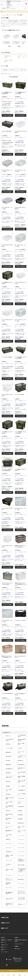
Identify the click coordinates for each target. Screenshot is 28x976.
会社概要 (16, 946)
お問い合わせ (17, 948)
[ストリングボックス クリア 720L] (7, 624)
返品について (3, 949)
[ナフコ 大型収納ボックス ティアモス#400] (20, 437)
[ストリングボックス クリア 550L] (20, 175)
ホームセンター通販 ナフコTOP (7, 14)
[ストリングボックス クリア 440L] (7, 175)
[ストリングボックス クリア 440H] (20, 250)
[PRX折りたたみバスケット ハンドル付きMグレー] (20, 550)
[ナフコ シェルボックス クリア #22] (7, 324)
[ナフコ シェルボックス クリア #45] (7, 399)
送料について (4, 928)
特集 (15, 14)
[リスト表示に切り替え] (25, 70)
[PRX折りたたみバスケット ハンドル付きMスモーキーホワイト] (20, 588)
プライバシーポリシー (19, 944)
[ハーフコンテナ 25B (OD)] (7, 362)
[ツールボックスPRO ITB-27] (7, 697)
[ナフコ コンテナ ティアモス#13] (7, 513)
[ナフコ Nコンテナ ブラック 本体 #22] (20, 212)
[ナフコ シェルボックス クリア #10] (20, 287)
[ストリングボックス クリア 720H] (20, 513)
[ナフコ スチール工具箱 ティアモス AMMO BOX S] (7, 475)
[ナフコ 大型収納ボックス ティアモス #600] (20, 98)
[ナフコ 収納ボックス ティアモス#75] (20, 475)
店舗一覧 (3, 937)
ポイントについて (4, 951)
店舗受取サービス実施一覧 (6, 940)
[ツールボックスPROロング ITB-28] (20, 697)
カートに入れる (8, 115)
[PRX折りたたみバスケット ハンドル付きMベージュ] (7, 661)
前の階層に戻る (8, 735)
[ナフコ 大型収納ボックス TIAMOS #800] (7, 98)
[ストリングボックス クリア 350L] (7, 212)
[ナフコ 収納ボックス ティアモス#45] (7, 287)
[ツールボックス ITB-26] (20, 624)
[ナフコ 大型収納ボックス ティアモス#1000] (20, 362)
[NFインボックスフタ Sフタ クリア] (20, 661)
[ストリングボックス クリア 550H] (20, 324)
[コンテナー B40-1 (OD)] (7, 137)
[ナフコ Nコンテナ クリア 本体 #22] (7, 250)
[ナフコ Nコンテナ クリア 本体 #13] (20, 137)
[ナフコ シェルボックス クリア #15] (7, 550)
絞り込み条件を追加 (13, 76)
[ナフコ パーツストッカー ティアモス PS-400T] (7, 588)
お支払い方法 (4, 917)
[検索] (25, 8)
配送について (3, 947)
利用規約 (16, 937)
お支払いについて (4, 944)
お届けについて (5, 923)
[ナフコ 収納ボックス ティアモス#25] (7, 437)
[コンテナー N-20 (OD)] (20, 399)
